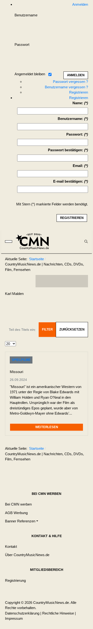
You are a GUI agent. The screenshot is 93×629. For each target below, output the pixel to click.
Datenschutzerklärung (22, 613)
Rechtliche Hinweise (58, 613)
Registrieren (78, 92)
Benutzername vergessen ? (66, 87)
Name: (77, 103)
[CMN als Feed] (81, 281)
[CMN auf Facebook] (42, 281)
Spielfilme (21, 360)
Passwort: (74, 134)
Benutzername (26, 15)
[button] (21, 521)
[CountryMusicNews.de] (34, 241)
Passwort (22, 45)
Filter (47, 329)
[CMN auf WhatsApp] (62, 281)
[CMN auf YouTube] (71, 281)
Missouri (16, 372)
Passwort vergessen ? (70, 82)
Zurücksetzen (71, 329)
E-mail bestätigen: (68, 181)
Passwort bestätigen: (65, 150)
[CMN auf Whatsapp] (64, 471)
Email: (78, 166)
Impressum (14, 618)
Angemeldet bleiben (30, 74)
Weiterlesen (46, 427)
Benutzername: (70, 119)
